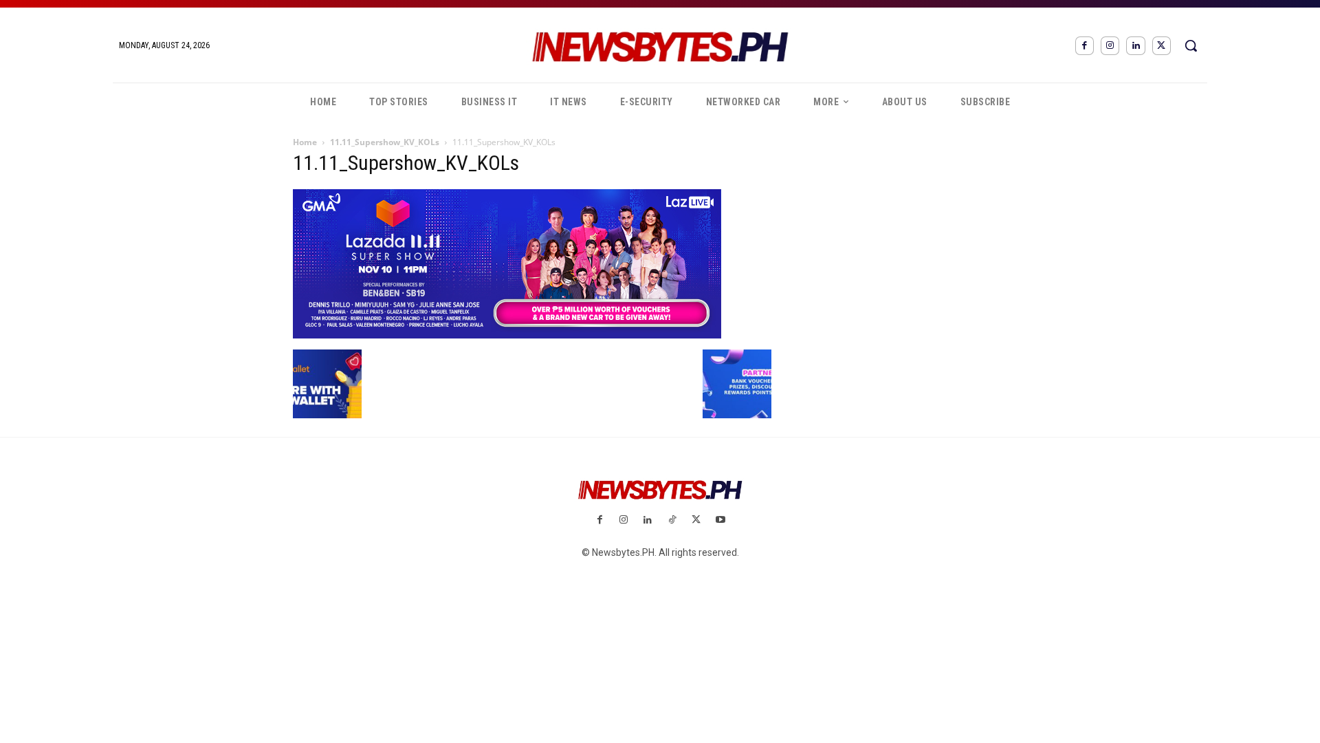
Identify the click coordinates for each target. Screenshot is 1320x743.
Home (305, 142)
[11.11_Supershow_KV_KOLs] (507, 335)
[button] (1190, 45)
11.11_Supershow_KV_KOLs (384, 142)
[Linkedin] (1135, 45)
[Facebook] (1084, 45)
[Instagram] (1110, 45)
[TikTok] (672, 520)
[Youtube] (720, 520)
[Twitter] (1161, 45)
